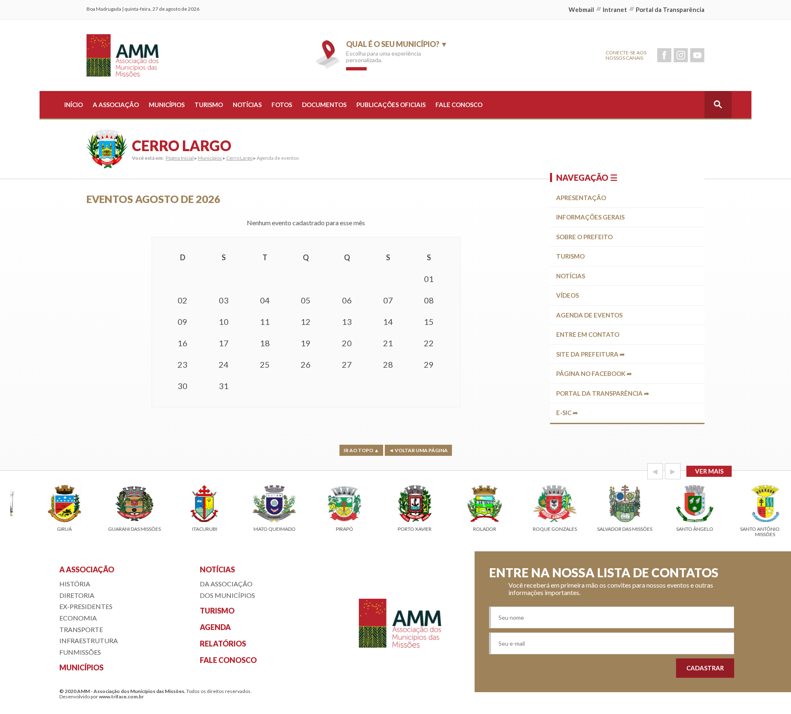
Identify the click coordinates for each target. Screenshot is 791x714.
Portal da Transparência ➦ (602, 393)
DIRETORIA (76, 595)
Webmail (581, 9)
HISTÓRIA (74, 584)
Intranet (615, 9)
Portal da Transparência (670, 9)
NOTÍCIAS (247, 104)
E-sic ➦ (567, 412)
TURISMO (208, 104)
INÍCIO (73, 104)
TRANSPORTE (81, 629)
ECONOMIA (78, 618)
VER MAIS (709, 471)
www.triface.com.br (121, 696)
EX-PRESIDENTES (85, 606)
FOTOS (281, 104)
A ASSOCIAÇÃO (116, 104)
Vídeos (567, 295)
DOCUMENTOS (324, 104)
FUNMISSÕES (80, 652)
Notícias (570, 276)
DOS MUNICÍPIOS (227, 595)
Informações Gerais (590, 217)
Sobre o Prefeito (584, 236)
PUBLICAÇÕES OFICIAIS (391, 104)
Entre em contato (587, 334)
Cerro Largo (239, 158)
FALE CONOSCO (458, 104)
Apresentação (581, 197)
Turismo (570, 256)
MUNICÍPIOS (167, 104)
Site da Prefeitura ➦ (590, 354)
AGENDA (215, 627)
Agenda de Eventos (589, 315)
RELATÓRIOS (223, 643)
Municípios (210, 158)
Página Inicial (180, 158)
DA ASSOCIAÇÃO (226, 584)
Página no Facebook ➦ (594, 373)
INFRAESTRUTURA (88, 640)
